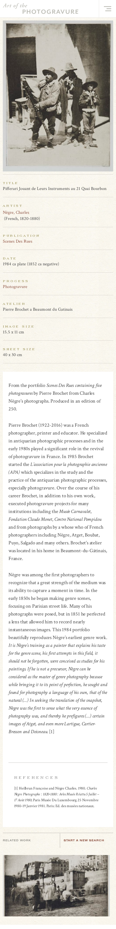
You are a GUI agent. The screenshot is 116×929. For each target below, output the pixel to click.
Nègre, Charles (16, 212)
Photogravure (15, 287)
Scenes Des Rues (17, 241)
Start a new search (84, 840)
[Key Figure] (110, 212)
